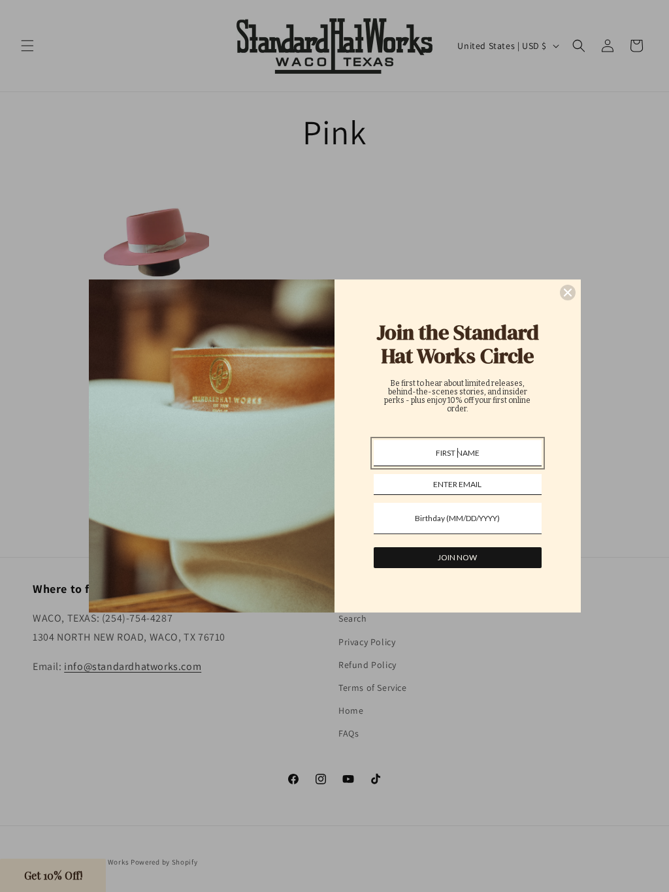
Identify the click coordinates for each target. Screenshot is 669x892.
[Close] (568, 292)
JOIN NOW (457, 557)
